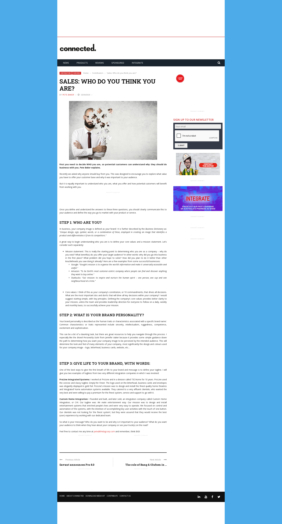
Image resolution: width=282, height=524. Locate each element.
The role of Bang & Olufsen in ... (146, 464)
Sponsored (117, 62)
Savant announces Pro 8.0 (76, 464)
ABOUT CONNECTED (75, 496)
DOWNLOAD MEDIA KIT (95, 496)
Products (82, 62)
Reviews (99, 62)
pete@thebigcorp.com (104, 431)
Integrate (137, 62)
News (66, 62)
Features (76, 73)
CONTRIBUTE (112, 496)
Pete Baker (68, 95)
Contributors (66, 73)
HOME (62, 496)
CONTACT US (125, 496)
